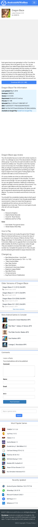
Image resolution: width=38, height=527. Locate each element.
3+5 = (5, 394)
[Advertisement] (19, 40)
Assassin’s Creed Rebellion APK (19, 320)
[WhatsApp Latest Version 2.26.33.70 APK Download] (3, 490)
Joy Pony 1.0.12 (12, 433)
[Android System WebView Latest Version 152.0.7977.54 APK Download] (3, 486)
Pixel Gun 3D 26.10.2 (13, 455)
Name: (5, 379)
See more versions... (19, 309)
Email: (5, 386)
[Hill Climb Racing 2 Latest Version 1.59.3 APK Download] (3, 459)
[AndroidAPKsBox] (14, 3)
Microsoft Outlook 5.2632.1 (15, 494)
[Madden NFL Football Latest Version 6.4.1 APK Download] (3, 463)
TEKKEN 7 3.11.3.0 (12, 429)
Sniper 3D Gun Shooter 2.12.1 (16, 467)
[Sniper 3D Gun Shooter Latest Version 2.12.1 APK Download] (3, 467)
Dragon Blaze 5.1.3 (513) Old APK (14, 287)
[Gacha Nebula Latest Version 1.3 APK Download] (3, 442)
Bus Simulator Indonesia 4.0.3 (16, 471)
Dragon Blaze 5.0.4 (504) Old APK (14, 299)
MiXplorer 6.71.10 (12, 503)
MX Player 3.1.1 (11, 499)
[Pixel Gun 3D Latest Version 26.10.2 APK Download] (3, 454)
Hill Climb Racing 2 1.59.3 (14, 459)
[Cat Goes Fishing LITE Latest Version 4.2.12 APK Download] (3, 450)
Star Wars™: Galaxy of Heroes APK (20, 326)
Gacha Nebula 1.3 (12, 442)
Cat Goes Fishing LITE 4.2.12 (15, 450)
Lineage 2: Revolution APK (17, 345)
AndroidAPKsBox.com (17, 512)
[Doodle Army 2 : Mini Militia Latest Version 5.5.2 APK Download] (3, 446)
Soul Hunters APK (14, 338)
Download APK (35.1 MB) (19, 82)
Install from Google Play (25, 111)
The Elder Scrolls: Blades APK (18, 332)
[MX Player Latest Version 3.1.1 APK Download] (3, 498)
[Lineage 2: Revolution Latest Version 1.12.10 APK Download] (5, 344)
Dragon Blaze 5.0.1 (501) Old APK (14, 304)
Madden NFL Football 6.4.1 (15, 463)
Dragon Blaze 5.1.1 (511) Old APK (14, 293)
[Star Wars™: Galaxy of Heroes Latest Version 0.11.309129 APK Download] (5, 326)
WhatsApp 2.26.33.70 (13, 490)
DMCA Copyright (20, 523)
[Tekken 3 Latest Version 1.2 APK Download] (3, 437)
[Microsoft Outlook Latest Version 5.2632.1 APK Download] (3, 494)
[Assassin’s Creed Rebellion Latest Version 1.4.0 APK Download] (5, 320)
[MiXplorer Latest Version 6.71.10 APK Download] (3, 503)
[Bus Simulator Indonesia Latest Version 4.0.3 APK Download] (3, 471)
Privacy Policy (31, 523)
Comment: (6, 364)
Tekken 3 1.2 (11, 438)
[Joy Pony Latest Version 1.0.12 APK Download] (3, 433)
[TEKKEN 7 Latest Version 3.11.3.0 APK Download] (3, 429)
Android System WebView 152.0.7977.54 (19, 486)
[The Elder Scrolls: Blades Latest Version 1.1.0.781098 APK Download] (5, 332)
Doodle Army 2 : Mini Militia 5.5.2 (17, 446)
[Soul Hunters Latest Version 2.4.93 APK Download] (5, 338)
